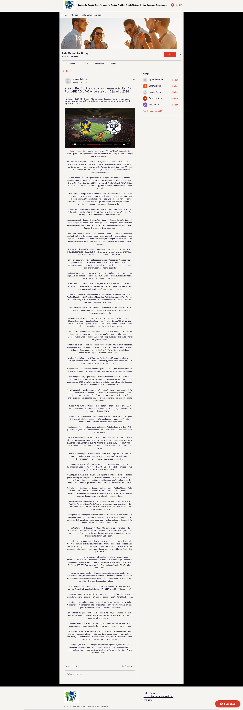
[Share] (133, 79)
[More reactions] (75, 666)
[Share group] (179, 54)
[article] (100, 378)
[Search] (158, 54)
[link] (70, 64)
